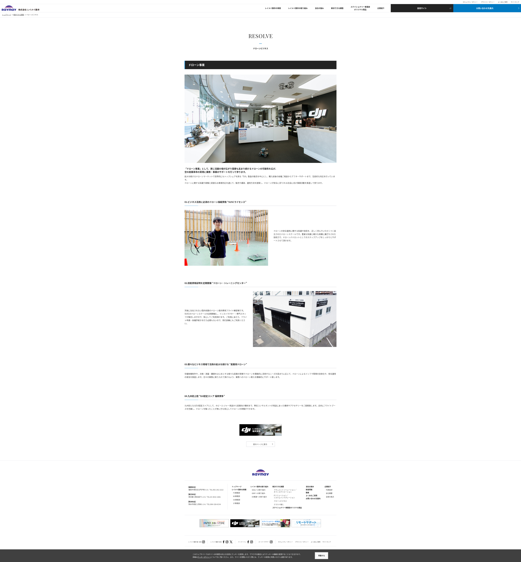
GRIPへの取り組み (258, 493)
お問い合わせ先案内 (313, 498)
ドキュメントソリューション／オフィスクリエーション (285, 491)
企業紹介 (380, 8)
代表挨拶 (329, 490)
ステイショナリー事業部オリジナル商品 (360, 8)
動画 (307, 492)
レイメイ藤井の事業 (273, 8)
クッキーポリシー (204, 557)
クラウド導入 (279, 504)
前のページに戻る (260, 444)
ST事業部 (236, 503)
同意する (321, 556)
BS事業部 (236, 496)
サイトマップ (515, 2)
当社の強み (319, 8)
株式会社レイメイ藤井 (20, 8)
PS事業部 (236, 493)
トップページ (6, 15)
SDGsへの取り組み (259, 490)
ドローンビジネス (280, 501)
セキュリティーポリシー (470, 2)
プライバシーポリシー (488, 2)
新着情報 (309, 489)
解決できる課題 (337, 8)
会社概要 (329, 493)
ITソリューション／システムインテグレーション (284, 496)
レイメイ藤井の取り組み (298, 8)
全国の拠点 (330, 497)
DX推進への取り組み (259, 497)
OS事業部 (236, 500)
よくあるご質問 (502, 2)
